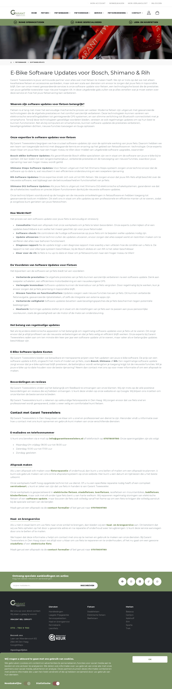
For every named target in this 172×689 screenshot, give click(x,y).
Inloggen (156, 3)
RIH (128, 621)
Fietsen (45, 13)
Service (98, 13)
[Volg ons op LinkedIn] (140, 582)
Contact (136, 13)
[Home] (11, 62)
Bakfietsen (92, 618)
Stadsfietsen (93, 611)
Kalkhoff (130, 618)
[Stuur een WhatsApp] (157, 582)
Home (34, 13)
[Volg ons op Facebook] (122, 582)
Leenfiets (53, 628)
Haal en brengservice (59, 621)
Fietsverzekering (117, 13)
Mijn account (97, 3)
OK (150, 659)
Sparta (129, 625)
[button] (157, 13)
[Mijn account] (149, 12)
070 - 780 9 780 (19, 628)
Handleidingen (56, 611)
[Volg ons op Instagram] (131, 582)
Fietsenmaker (61, 13)
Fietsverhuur (81, 13)
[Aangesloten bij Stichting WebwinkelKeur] (67, 637)
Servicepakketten (57, 618)
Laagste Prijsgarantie (59, 615)
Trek (128, 628)
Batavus (130, 611)
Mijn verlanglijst (138, 3)
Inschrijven (87, 585)
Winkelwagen (116, 3)
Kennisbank (54, 625)
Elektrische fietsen (96, 615)
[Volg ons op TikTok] (149, 582)
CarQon (129, 615)
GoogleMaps (16, 645)
